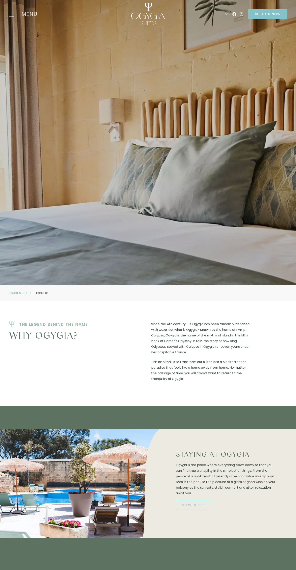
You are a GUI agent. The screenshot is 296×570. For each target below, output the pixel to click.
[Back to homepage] (148, 14)
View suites (194, 505)
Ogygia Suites (18, 293)
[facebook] (234, 14)
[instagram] (241, 14)
